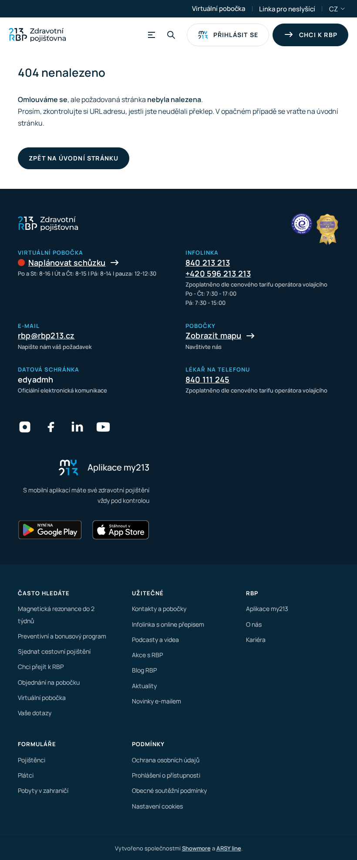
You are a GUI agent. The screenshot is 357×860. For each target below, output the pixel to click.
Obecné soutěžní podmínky (169, 790)
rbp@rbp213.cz (46, 335)
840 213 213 (207, 262)
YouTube (103, 427)
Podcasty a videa (155, 639)
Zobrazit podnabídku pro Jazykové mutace (343, 8)
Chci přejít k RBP (41, 666)
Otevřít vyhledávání (171, 35)
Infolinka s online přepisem (168, 624)
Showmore (196, 848)
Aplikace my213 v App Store (120, 530)
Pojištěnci (31, 760)
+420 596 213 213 (218, 273)
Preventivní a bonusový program (62, 636)
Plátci (26, 775)
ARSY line (228, 848)
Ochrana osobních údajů (165, 760)
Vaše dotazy (34, 713)
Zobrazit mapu (213, 335)
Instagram (25, 427)
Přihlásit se (235, 35)
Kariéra (256, 639)
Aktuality (144, 686)
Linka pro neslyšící (287, 9)
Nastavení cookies (157, 806)
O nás (254, 624)
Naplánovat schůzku (67, 262)
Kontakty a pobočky (159, 608)
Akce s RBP (147, 655)
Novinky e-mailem (156, 701)
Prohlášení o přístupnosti (166, 775)
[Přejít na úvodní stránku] (37, 35)
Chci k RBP (318, 35)
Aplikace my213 (267, 608)
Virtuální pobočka (218, 8)
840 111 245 (207, 379)
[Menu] (150, 34)
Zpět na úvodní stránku (73, 158)
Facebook (51, 427)
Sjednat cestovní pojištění (54, 651)
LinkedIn (77, 427)
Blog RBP (144, 670)
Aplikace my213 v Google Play (50, 530)
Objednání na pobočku (49, 682)
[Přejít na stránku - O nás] (301, 223)
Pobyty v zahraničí (43, 790)
